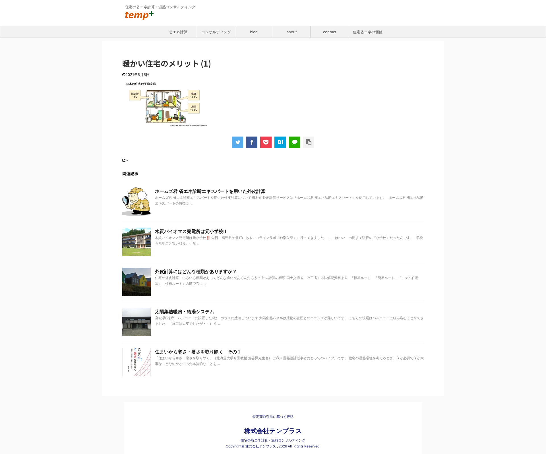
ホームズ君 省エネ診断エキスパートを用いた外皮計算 (210, 191)
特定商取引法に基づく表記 (273, 416)
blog (254, 32)
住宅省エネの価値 (367, 32)
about (292, 32)
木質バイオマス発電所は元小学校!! (190, 231)
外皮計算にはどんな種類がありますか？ (196, 271)
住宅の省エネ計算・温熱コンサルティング (273, 440)
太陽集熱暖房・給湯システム (184, 311)
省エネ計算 (178, 32)
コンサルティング (216, 32)
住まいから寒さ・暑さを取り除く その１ (198, 351)
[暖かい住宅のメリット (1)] (280, 142)
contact (329, 32)
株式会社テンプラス (273, 430)
